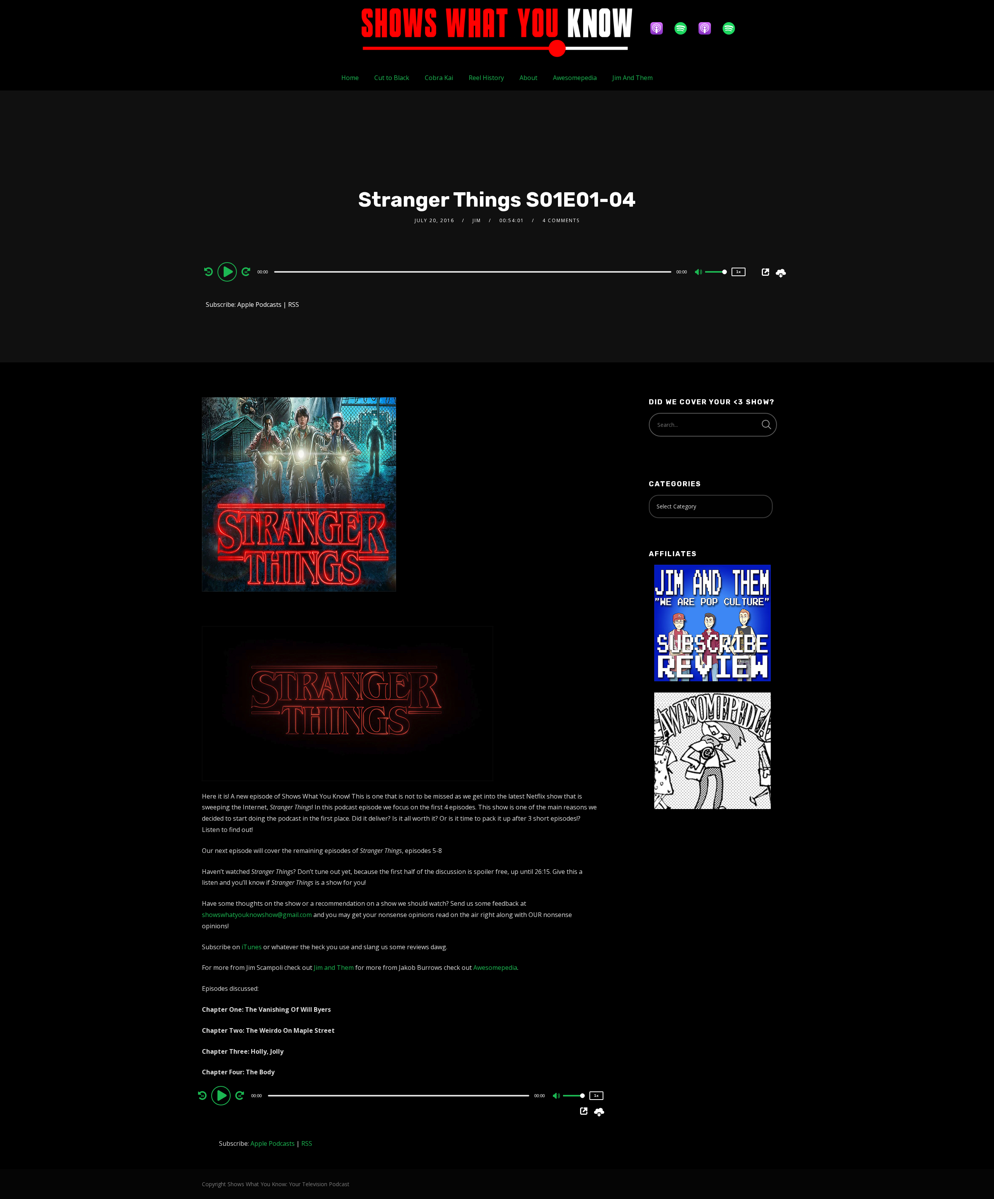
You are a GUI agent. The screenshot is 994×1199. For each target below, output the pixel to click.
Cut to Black (391, 77)
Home (350, 77)
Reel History (486, 77)
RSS (293, 304)
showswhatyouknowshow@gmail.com (257, 914)
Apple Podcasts (259, 304)
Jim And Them (632, 77)
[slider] (716, 278)
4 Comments (561, 220)
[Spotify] (685, 28)
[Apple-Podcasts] (660, 28)
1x (738, 272)
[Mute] (699, 273)
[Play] (228, 271)
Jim (477, 220)
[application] (473, 271)
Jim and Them (334, 967)
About (528, 77)
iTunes (252, 947)
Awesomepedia (575, 77)
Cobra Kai (439, 77)
